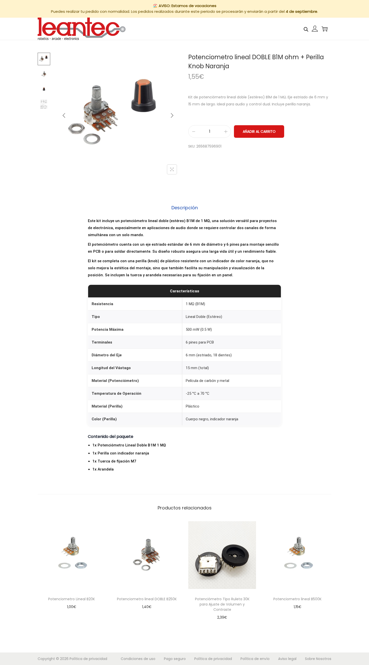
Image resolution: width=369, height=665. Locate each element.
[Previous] (64, 115)
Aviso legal (287, 658)
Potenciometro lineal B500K (297, 599)
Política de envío (255, 658)
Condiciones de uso (138, 658)
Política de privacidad (88, 658)
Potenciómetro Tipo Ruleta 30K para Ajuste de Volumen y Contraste (222, 604)
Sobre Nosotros (318, 658)
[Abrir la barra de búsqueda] (306, 29)
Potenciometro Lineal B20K (71, 599)
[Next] (172, 115)
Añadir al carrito (259, 131)
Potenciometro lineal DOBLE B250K (147, 599)
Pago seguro (175, 658)
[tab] (184, 207)
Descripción (184, 208)
